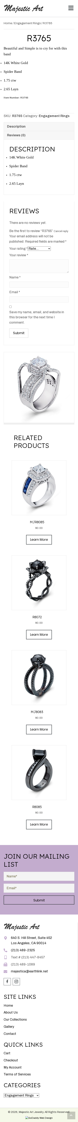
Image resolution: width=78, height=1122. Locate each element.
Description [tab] (16, 126)
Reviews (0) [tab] (16, 135)
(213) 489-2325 (23, 950)
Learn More (39, 539)
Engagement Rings (27, 23)
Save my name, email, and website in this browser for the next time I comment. (36, 317)
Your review (18, 255)
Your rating (18, 248)
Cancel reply (61, 231)
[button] (70, 8)
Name (14, 277)
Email (14, 292)
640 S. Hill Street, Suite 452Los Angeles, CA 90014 (31, 940)
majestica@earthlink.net (29, 971)
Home (8, 23)
